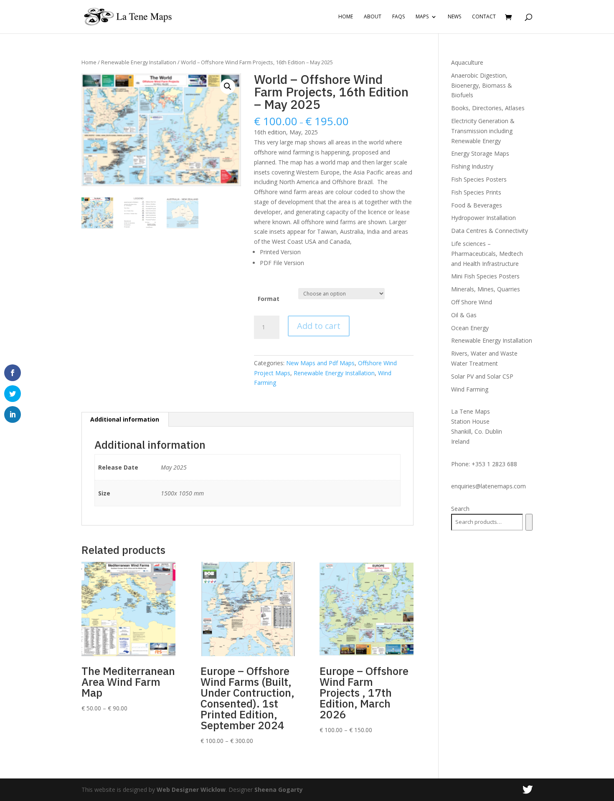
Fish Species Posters (479, 179)
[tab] (125, 419)
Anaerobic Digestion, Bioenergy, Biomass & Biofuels (481, 85)
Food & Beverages (476, 205)
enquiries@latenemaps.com (488, 486)
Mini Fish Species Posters (485, 276)
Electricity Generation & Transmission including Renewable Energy (483, 131)
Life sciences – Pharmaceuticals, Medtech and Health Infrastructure (487, 254)
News (454, 17)
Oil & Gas (464, 315)
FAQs (398, 17)
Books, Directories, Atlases (488, 108)
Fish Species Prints (476, 192)
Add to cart (318, 325)
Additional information (124, 419)
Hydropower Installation (483, 218)
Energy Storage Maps (480, 153)
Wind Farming (469, 389)
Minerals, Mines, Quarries (485, 289)
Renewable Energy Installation (138, 62)
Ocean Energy (470, 328)
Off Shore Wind (471, 302)
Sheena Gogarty (278, 789)
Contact (484, 17)
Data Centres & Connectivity (489, 231)
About (372, 17)
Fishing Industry (472, 166)
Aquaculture (467, 62)
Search (460, 509)
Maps (422, 17)
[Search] (529, 522)
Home (345, 17)
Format (268, 299)
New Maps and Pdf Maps (320, 363)
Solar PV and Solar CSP (482, 376)
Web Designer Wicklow (191, 789)
